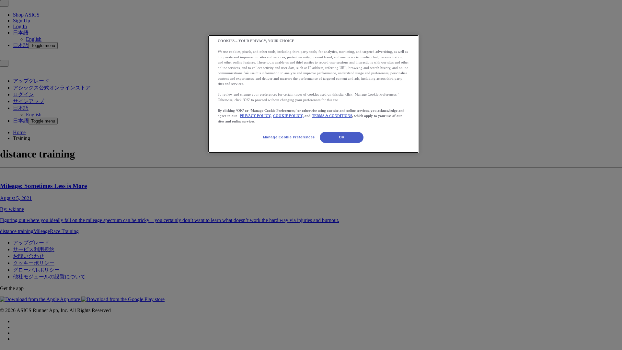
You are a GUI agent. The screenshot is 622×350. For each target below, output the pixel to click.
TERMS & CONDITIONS (332, 116)
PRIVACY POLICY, (255, 116)
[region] (313, 94)
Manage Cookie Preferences (289, 137)
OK (342, 137)
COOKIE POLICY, (288, 116)
